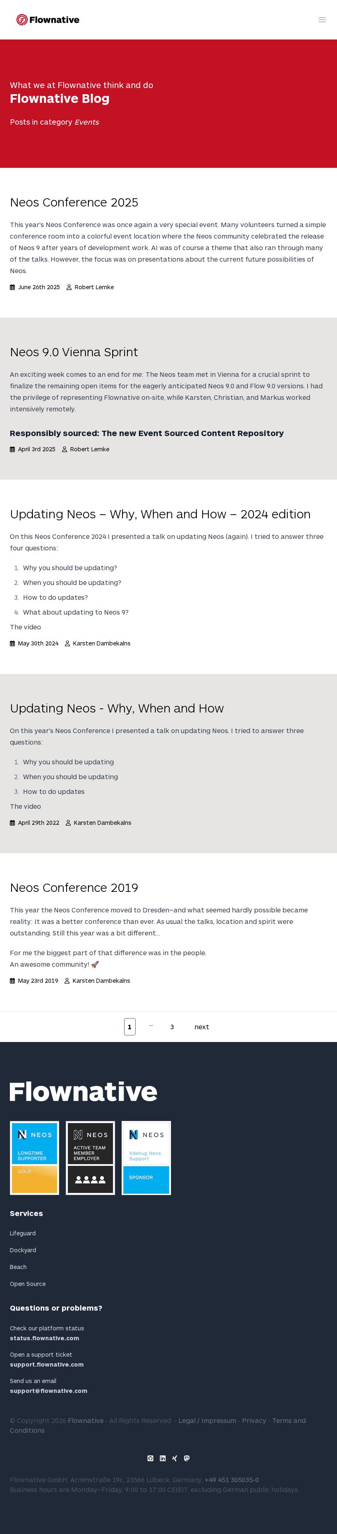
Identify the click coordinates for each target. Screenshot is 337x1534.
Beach (18, 1266)
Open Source (28, 1283)
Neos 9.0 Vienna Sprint (74, 351)
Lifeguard (23, 1233)
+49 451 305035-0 (232, 1479)
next (201, 1026)
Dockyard (23, 1249)
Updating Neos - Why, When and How (117, 707)
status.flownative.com (44, 1337)
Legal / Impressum (207, 1420)
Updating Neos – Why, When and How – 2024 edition (160, 513)
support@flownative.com (49, 1390)
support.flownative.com (47, 1364)
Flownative (86, 1420)
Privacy (254, 1420)
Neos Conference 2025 (74, 201)
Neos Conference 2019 (74, 887)
